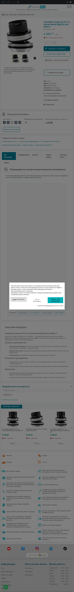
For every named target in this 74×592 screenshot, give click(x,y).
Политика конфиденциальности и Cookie (50, 305)
